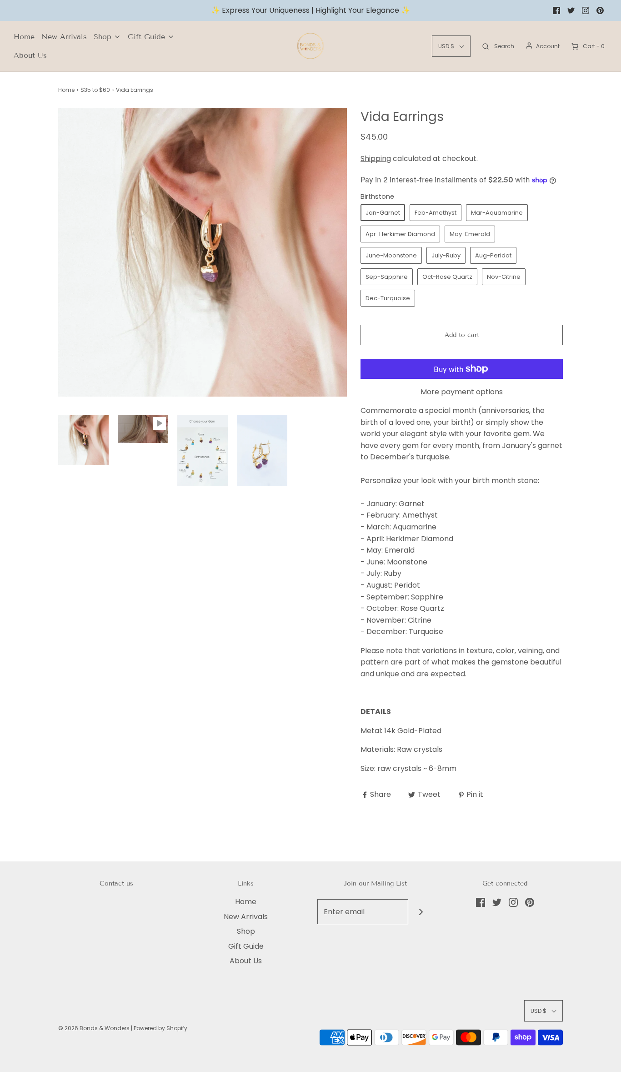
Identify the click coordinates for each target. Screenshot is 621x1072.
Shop (246, 931)
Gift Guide (246, 946)
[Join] (420, 911)
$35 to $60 (95, 90)
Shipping (376, 158)
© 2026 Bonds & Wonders (94, 1028)
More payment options (462, 392)
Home (24, 36)
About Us (30, 55)
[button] (83, 440)
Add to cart (462, 335)
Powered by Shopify (160, 1028)
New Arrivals (64, 36)
